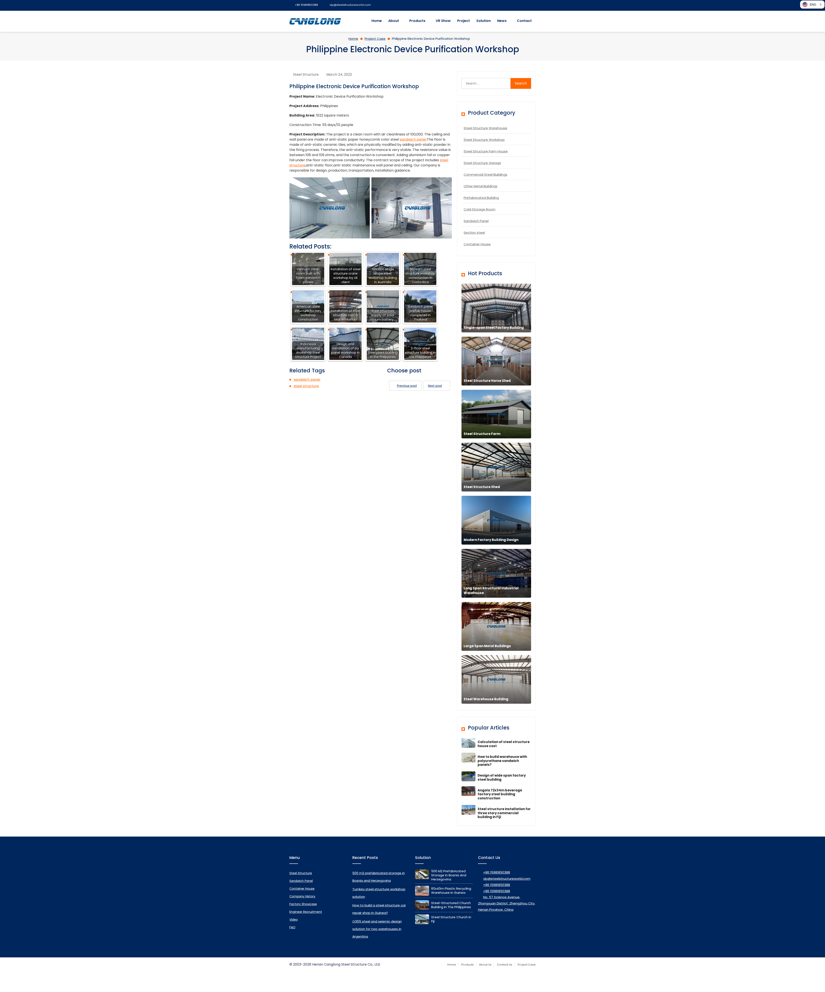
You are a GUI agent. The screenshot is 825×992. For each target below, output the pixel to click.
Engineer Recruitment (305, 912)
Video (293, 919)
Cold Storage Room (479, 209)
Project (463, 20)
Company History (302, 896)
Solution (483, 20)
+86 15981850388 (496, 872)
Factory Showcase (303, 904)
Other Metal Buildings (480, 186)
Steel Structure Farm (482, 434)
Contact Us (504, 965)
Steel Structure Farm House (486, 151)
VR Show (443, 20)
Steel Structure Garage (482, 163)
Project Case (527, 965)
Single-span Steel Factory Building (494, 327)
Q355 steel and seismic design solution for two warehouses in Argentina (377, 929)
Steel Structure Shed (482, 487)
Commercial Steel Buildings (485, 174)
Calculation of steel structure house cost (504, 744)
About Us (485, 965)
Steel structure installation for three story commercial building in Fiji (504, 813)
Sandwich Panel (476, 221)
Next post (435, 386)
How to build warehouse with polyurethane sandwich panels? (502, 760)
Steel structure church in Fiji (451, 919)
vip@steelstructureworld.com (506, 878)
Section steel (474, 232)
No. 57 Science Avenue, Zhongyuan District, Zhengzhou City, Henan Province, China (506, 903)
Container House (477, 244)
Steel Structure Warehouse (485, 128)
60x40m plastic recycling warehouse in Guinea (451, 890)
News (502, 20)
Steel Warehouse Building (486, 699)
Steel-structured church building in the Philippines (451, 905)
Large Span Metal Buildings (487, 646)
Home (376, 20)
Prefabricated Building (481, 197)
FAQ (292, 927)
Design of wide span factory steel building (502, 777)
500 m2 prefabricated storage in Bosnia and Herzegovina (448, 875)
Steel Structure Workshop (484, 139)
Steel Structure (306, 74)
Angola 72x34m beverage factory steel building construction (500, 794)
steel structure (306, 386)
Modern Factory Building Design (491, 539)
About (393, 20)
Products (417, 20)
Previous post (407, 386)
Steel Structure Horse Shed (487, 380)
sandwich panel (413, 139)
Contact (524, 20)
